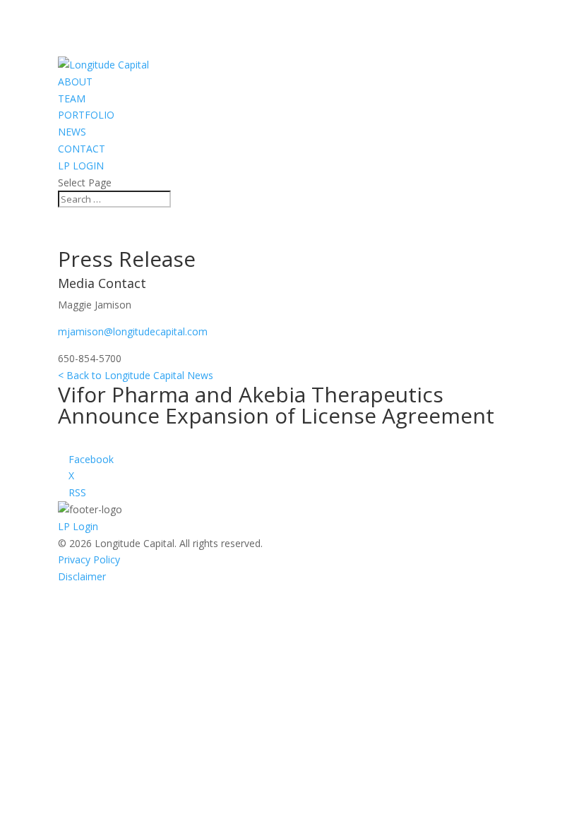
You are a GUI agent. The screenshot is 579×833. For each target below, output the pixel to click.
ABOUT (75, 81)
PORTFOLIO (86, 114)
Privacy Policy (89, 559)
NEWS (72, 131)
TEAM (71, 98)
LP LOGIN (81, 165)
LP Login (78, 526)
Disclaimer (82, 576)
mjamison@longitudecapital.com (133, 331)
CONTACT (81, 148)
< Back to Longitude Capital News (135, 375)
